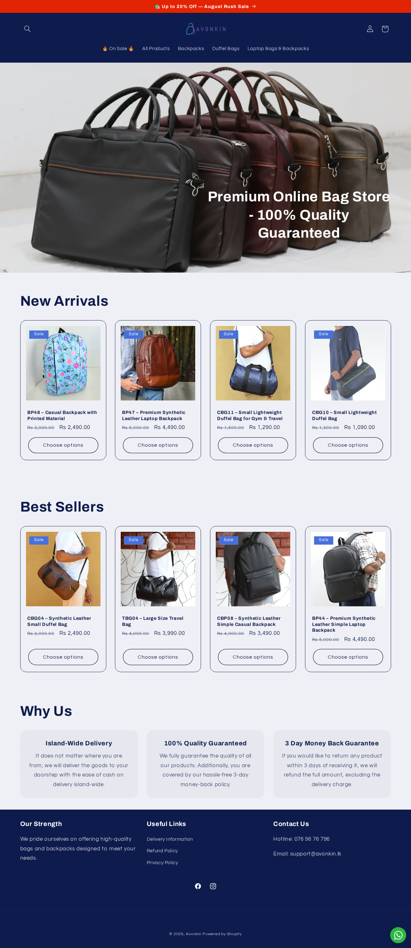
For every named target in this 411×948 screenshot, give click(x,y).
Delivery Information (170, 839)
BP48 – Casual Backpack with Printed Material (62, 415)
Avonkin (193, 934)
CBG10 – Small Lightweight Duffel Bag (344, 415)
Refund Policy (162, 850)
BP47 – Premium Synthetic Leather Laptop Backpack (154, 415)
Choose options (63, 445)
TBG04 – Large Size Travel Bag (153, 621)
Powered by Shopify (222, 934)
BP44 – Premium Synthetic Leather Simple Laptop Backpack (344, 624)
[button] (27, 29)
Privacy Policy (162, 862)
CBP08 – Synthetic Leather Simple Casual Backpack (249, 621)
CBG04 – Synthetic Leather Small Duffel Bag (59, 621)
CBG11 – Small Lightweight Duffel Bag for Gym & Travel (250, 415)
